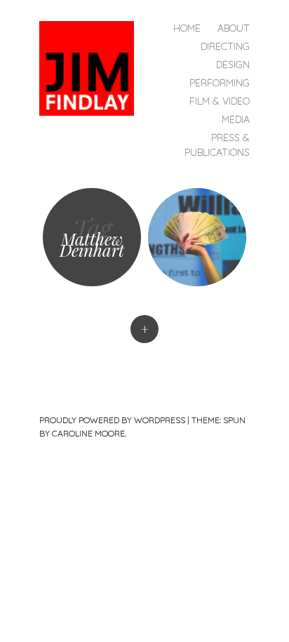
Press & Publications (217, 145)
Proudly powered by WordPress (112, 420)
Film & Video (219, 101)
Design (233, 64)
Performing (219, 82)
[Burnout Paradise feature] (197, 237)
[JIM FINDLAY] (92, 67)
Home (187, 28)
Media (236, 119)
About (233, 28)
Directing (225, 46)
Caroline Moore (88, 433)
